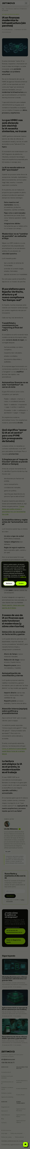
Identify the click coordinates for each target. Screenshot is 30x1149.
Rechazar (9, 583)
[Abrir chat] (25, 1144)
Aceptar (21, 583)
